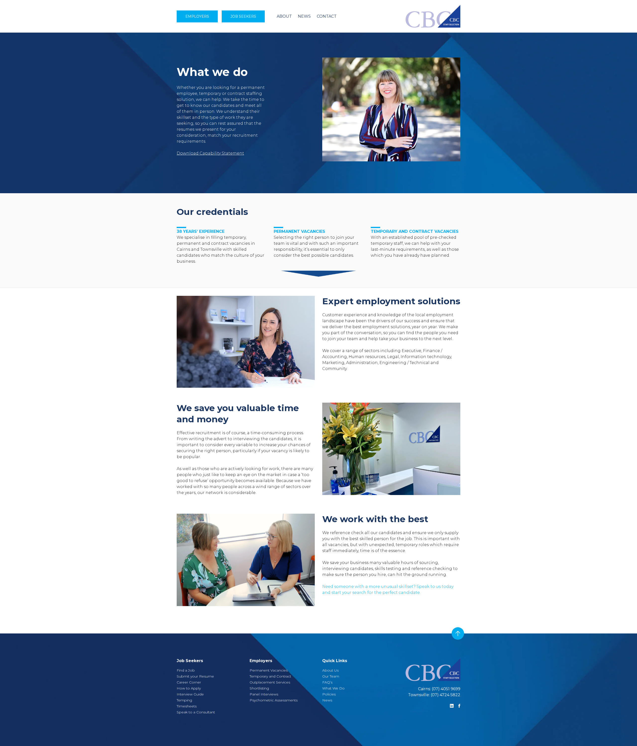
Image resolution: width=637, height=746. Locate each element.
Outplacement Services (270, 682)
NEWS (304, 16)
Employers (197, 16)
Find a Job (186, 670)
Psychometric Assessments (274, 700)
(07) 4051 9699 (446, 688)
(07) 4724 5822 (445, 694)
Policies (329, 694)
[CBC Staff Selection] (404, 16)
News (327, 700)
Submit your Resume (195, 676)
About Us (330, 670)
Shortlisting (259, 688)
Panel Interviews (264, 694)
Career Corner (189, 682)
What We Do (333, 688)
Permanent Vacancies (269, 670)
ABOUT (284, 16)
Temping (184, 700)
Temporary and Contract (270, 676)
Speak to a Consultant (196, 712)
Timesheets (187, 706)
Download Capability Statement (210, 153)
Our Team (330, 676)
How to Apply (189, 688)
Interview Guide (190, 694)
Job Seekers (243, 16)
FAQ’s (327, 682)
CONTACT (327, 16)
